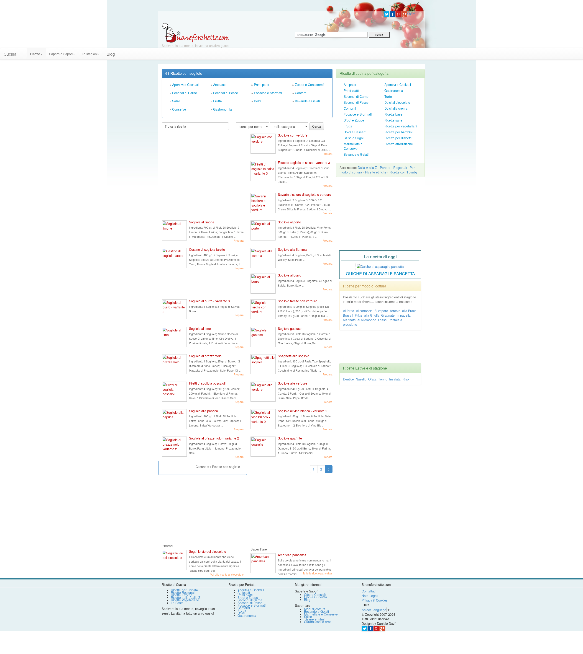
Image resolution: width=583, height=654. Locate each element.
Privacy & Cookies (375, 600)
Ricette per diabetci (398, 138)
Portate (385, 167)
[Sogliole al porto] (263, 230)
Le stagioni (89, 54)
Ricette (35, 54)
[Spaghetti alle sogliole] (263, 364)
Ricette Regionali (183, 592)
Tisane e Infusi (314, 619)
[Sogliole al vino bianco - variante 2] (263, 419)
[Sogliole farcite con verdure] (263, 309)
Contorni (301, 92)
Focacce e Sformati (268, 92)
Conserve (179, 109)
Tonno (382, 379)
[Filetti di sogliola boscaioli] (174, 392)
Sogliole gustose (290, 328)
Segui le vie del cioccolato (207, 551)
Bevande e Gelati (307, 101)
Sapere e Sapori (61, 54)
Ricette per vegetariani (400, 126)
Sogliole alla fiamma (292, 249)
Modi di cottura (314, 609)
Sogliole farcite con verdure (297, 301)
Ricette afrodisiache (398, 144)
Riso (405, 379)
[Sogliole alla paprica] (174, 419)
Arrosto (395, 310)
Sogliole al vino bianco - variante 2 (302, 410)
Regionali (400, 167)
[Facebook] (392, 14)
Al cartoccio (364, 310)
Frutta (217, 101)
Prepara (327, 153)
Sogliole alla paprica (203, 410)
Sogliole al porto (289, 222)
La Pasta (177, 602)
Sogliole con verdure (292, 135)
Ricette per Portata (184, 590)
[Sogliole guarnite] (263, 447)
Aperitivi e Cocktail (185, 84)
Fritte (358, 315)
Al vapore (381, 310)
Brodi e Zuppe (354, 120)
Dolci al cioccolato (397, 102)
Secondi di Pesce (225, 92)
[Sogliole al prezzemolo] (174, 364)
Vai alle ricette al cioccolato (227, 574)
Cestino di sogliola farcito (207, 249)
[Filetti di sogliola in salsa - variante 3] (263, 171)
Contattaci (369, 591)
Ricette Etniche (181, 595)
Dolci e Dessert (355, 132)
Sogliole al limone (201, 222)
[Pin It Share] (398, 14)
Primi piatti (261, 84)
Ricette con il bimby (403, 172)
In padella (403, 315)
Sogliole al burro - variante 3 (209, 301)
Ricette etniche (375, 172)
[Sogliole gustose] (263, 337)
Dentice (348, 379)
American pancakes (292, 555)
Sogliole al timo (200, 328)
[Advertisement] (196, 163)
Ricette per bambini (398, 132)
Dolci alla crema (395, 108)
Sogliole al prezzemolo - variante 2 (214, 438)
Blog (307, 599)
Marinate (349, 320)
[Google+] (404, 14)
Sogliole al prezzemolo (205, 356)
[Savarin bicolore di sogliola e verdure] (263, 203)
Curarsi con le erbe (318, 621)
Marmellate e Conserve (353, 146)
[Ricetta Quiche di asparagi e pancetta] (380, 266)
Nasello (361, 379)
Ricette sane (393, 120)
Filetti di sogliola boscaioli (207, 383)
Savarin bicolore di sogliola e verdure (304, 194)
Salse (176, 101)
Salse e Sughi (353, 138)
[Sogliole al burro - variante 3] (174, 309)
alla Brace (409, 310)
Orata (372, 379)
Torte (388, 96)
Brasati (348, 315)
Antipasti (219, 84)
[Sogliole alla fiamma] (263, 258)
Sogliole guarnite (290, 438)
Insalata (395, 379)
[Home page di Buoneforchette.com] (269, 17)
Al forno (348, 310)
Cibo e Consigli (315, 594)
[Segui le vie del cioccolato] (174, 560)
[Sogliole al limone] (174, 230)
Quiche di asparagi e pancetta (380, 273)
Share (411, 13)
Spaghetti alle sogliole (293, 356)
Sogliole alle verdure (292, 383)
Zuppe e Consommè (310, 84)
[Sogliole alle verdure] (263, 392)
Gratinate (388, 315)
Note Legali (370, 595)
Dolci (257, 101)
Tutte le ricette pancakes (317, 573)
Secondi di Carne (184, 92)
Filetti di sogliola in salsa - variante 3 (304, 162)
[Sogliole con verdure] (263, 144)
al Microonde (367, 320)
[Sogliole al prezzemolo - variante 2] (174, 447)
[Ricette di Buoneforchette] (195, 32)
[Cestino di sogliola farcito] (174, 258)
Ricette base (393, 114)
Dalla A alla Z (367, 167)
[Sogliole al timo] (174, 337)
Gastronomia (222, 109)
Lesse (382, 320)
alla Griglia (371, 315)
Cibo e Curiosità (315, 597)
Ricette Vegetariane (185, 600)
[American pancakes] (263, 563)
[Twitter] (386, 14)
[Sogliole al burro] (263, 284)
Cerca (316, 126)
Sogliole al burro (289, 275)
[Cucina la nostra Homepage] (23, 51)
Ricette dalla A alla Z (185, 597)
